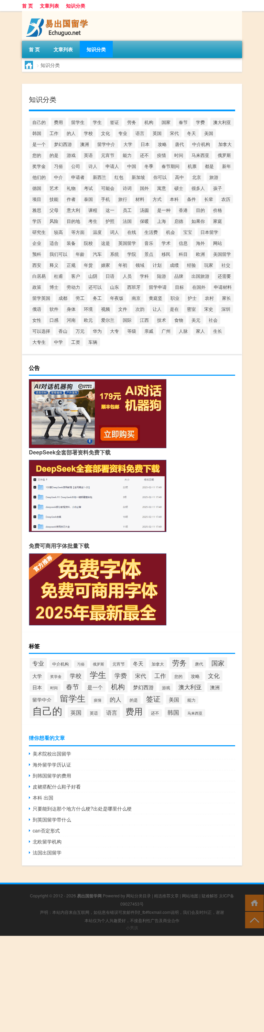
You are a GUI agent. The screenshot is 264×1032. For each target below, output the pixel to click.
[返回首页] (253, 902)
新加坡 (138, 177)
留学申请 (158, 287)
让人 (157, 309)
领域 (139, 265)
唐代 (179, 144)
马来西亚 (200, 155)
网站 (217, 243)
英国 (157, 133)
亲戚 (148, 331)
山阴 (92, 276)
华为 (97, 331)
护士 (192, 298)
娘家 (105, 265)
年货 (88, 265)
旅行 (122, 199)
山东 (114, 287)
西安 (36, 265)
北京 (196, 177)
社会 (213, 320)
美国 (208, 133)
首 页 (27, 5)
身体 (71, 309)
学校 (88, 133)
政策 (36, 287)
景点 (148, 254)
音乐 (148, 243)
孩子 (217, 188)
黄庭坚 (155, 298)
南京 (136, 298)
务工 (97, 298)
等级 (131, 331)
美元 (195, 320)
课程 (92, 210)
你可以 (160, 177)
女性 (36, 320)
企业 (36, 243)
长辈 (208, 199)
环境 (88, 309)
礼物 (71, 188)
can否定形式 (46, 830)
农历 (225, 199)
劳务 (131, 122)
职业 (174, 298)
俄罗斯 (224, 155)
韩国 (36, 133)
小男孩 (132, 927)
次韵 (139, 309)
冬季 (148, 166)
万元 (80, 331)
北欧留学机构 (47, 841)
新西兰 (99, 177)
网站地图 (190, 895)
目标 (179, 287)
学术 (166, 243)
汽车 (97, 254)
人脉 (183, 331)
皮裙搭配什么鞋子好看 (57, 786)
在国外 (199, 287)
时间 (178, 155)
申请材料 (223, 287)
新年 (226, 166)
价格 (217, 210)
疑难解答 (209, 895)
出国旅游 (200, 276)
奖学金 (39, 166)
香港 (183, 210)
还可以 (95, 287)
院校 (88, 243)
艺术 (54, 188)
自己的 (39, 122)
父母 (54, 210)
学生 (97, 122)
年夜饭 (116, 298)
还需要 (224, 276)
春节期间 (170, 166)
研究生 (39, 232)
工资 (75, 342)
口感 (54, 320)
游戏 (71, 155)
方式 (157, 199)
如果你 (198, 221)
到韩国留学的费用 (52, 775)
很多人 (198, 188)
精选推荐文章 (166, 895)
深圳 (225, 309)
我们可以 (58, 254)
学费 (200, 122)
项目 (36, 199)
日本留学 (209, 232)
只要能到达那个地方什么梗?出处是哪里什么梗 (82, 808)
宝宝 (187, 232)
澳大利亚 (222, 122)
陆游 (161, 276)
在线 (131, 232)
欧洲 (200, 254)
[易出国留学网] (58, 13)
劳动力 (73, 287)
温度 (97, 232)
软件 (54, 309)
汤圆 (144, 210)
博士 (54, 287)
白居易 (39, 276)
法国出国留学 (47, 852)
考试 (88, 188)
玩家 (208, 265)
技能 (54, 199)
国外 (144, 188)
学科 (144, 276)
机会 (170, 232)
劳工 (80, 298)
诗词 (127, 188)
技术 (161, 320)
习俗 (58, 166)
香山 (62, 331)
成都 (62, 298)
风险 (54, 221)
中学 (58, 342)
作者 (71, 199)
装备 (71, 243)
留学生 (78, 122)
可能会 (107, 188)
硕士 (178, 188)
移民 (166, 254)
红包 (118, 177)
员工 (127, 210)
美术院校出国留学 (52, 753)
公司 (75, 166)
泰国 (88, 199)
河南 (71, 320)
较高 (58, 232)
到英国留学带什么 (52, 819)
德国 (36, 188)
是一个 (39, 144)
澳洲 (84, 144)
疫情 (161, 155)
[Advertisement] (132, 984)
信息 (183, 243)
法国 (127, 221)
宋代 (174, 133)
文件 (122, 309)
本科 (174, 199)
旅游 (213, 177)
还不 (144, 155)
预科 (36, 254)
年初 (122, 265)
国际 (127, 320)
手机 (105, 199)
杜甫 (58, 276)
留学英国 (41, 298)
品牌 (178, 276)
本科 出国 (43, 797)
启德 (178, 221)
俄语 (36, 309)
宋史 (208, 309)
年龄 (80, 254)
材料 (139, 199)
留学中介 (106, 144)
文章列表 (49, 5)
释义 (54, 265)
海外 (200, 243)
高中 (179, 177)
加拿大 (225, 144)
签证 (114, 122)
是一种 (163, 210)
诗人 (92, 166)
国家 (166, 122)
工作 (54, 133)
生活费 (151, 232)
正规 (71, 265)
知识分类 (75, 5)
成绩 (174, 265)
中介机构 (201, 144)
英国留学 (127, 243)
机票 (192, 166)
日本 (145, 144)
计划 (157, 265)
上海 (161, 221)
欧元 (88, 320)
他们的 (39, 177)
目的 (200, 210)
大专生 (39, 342)
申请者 (78, 177)
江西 (144, 320)
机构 (148, 122)
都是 (209, 166)
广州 (166, 331)
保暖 (144, 221)
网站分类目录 (138, 895)
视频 (105, 309)
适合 (54, 243)
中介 (58, 177)
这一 (110, 210)
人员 (127, 276)
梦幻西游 (63, 144)
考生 (92, 221)
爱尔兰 (107, 320)
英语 (88, 155)
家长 (226, 298)
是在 (174, 309)
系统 (114, 254)
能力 (127, 155)
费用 (58, 122)
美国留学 (222, 254)
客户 (75, 276)
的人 (71, 133)
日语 (110, 276)
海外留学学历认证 (52, 764)
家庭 (217, 221)
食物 (178, 320)
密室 (191, 309)
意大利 (73, 210)
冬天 (191, 133)
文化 (105, 133)
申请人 (112, 166)
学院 (131, 254)
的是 (54, 155)
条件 (191, 199)
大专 (114, 331)
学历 (36, 221)
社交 (225, 265)
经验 (191, 265)
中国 (131, 166)
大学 (127, 144)
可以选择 (41, 331)
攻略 (162, 144)
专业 (122, 133)
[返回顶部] (253, 919)
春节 (183, 122)
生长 (217, 331)
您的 (36, 155)
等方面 (78, 232)
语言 (139, 133)
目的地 (73, 221)
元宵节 (107, 155)
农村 (209, 298)
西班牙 (134, 287)
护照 (110, 221)
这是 (105, 243)
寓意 (161, 188)
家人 (200, 331)
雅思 (36, 210)
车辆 (92, 342)
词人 (114, 232)
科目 (183, 254)
